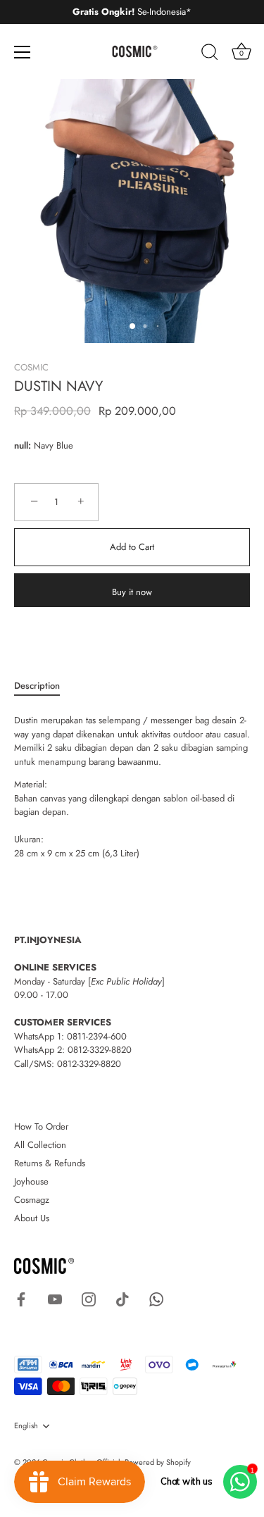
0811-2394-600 (97, 1036)
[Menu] (22, 52)
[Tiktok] (122, 1298)
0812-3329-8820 (100, 1049)
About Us (31, 1218)
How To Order (41, 1126)
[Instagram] (89, 1298)
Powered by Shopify (158, 1462)
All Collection (40, 1144)
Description (37, 685)
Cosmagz (31, 1199)
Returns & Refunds (49, 1163)
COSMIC (31, 367)
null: (22, 445)
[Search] (209, 54)
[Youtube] (55, 1298)
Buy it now (132, 592)
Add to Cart (132, 547)
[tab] (44, 686)
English (26, 1426)
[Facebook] (21, 1298)
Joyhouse (31, 1181)
